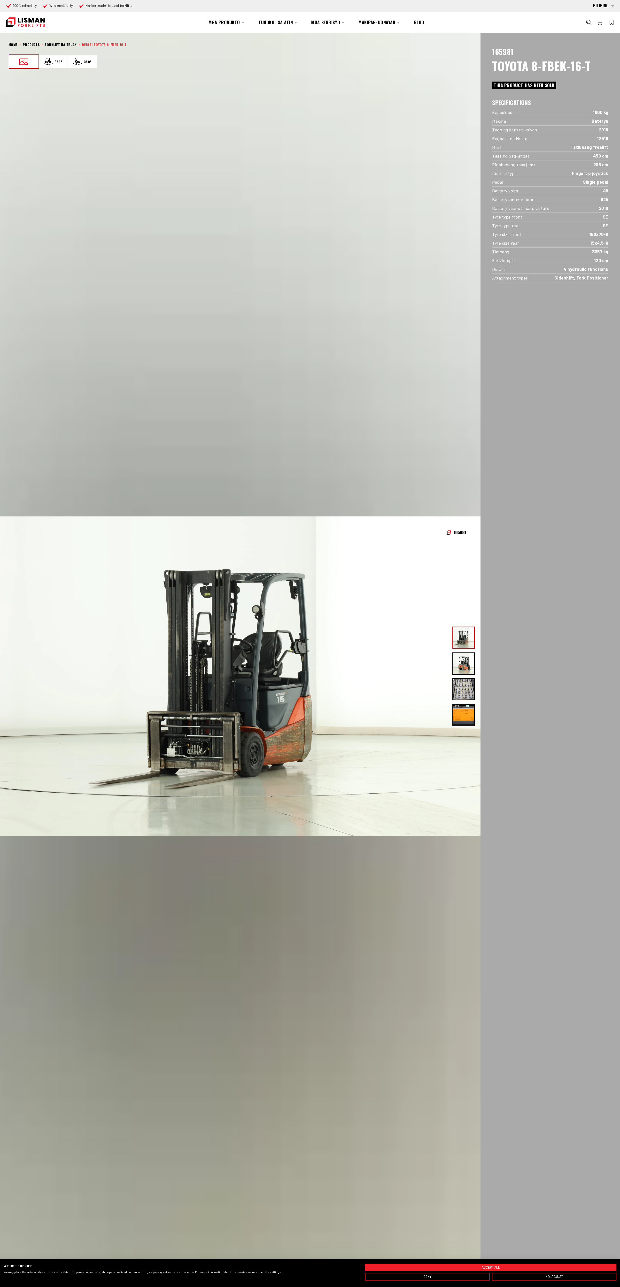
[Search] (589, 22)
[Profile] (600, 22)
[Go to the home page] (25, 22)
